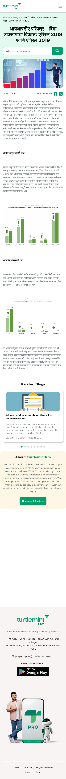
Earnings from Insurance (21, 631)
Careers (43, 631)
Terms (38, 772)
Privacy (28, 772)
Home (6, 17)
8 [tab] (44, 447)
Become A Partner (33, 501)
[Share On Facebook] (56, 94)
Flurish (55, 631)
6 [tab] (38, 447)
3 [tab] (28, 447)
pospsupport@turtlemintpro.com (34, 656)
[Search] (57, 51)
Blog (15, 17)
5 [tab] (34, 447)
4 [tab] (31, 447)
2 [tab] (25, 447)
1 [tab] (22, 447)
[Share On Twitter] (61, 94)
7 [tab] (41, 447)
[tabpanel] (33, 416)
